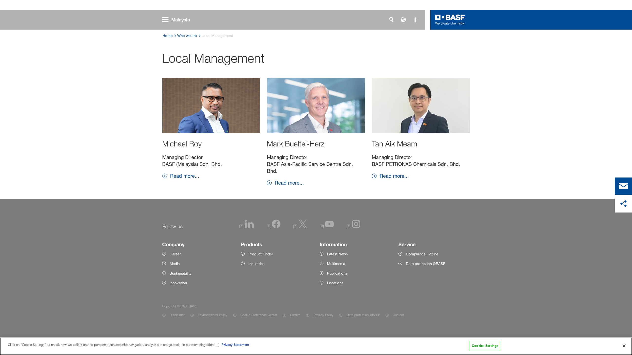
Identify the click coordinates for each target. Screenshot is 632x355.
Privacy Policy (323, 315)
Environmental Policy (212, 315)
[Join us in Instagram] (353, 227)
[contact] (623, 186)
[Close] (624, 345)
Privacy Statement (235, 345)
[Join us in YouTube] (327, 227)
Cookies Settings (485, 346)
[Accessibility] (415, 19)
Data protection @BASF (363, 315)
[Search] (391, 19)
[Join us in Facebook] (273, 227)
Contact (398, 315)
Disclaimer (177, 315)
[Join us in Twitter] (300, 227)
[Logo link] (450, 19)
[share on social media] (623, 204)
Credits (295, 315)
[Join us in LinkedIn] (246, 227)
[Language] (403, 19)
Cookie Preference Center (258, 315)
